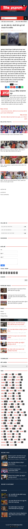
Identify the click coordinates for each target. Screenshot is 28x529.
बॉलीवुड (22, 412)
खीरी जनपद (12, 390)
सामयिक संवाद (9, 434)
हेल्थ (22, 439)
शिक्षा (2, 431)
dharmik (3, 442)
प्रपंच (16, 407)
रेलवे (2, 423)
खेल (16, 393)
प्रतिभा (2, 407)
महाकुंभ (2, 417)
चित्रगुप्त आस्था (3, 398)
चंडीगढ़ (17, 396)
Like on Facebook (6, 229)
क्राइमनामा (3, 385)
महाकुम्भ (10, 417)
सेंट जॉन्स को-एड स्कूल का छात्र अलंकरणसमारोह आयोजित (12, 134)
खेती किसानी (10, 393)
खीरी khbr (20, 390)
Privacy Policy (4, 316)
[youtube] (17, 1)
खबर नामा (17, 385)
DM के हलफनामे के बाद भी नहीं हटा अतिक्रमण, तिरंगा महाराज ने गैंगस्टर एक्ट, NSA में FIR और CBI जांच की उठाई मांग (13, 150)
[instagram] (15, 1)
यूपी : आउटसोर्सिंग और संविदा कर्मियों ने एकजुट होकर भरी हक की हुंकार (17, 495)
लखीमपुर (2, 426)
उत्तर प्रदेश (10, 377)
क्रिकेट (10, 385)
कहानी (2, 379)
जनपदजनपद (11, 401)
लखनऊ (15, 423)
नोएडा (9, 404)
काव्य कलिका (9, 379)
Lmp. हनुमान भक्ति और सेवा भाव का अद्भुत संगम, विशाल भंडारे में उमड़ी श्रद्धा (18, 501)
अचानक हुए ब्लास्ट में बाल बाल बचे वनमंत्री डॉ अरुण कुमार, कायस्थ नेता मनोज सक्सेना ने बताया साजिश (17, 296)
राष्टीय (9, 420)
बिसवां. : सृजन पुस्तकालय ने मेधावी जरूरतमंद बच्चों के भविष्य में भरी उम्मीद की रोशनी (13, 165)
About (2, 311)
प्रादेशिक (2, 409)
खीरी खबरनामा (3, 390)
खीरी (2, 388)
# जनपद (16, 84)
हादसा (9, 439)
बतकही (18, 409)
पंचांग (16, 404)
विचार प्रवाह (3, 428)
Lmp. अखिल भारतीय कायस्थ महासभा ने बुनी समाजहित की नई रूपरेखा (16, 350)
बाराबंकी (2, 412)
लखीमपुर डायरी (11, 426)
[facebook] (12, 1)
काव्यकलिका (3, 382)
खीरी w (2, 393)
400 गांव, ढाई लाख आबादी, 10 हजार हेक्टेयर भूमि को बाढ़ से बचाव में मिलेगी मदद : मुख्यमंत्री (17, 302)
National (3, 445)
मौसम (16, 417)
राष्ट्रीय (16, 420)
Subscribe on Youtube (7, 233)
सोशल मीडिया (9, 436)
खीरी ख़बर (17, 388)
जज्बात (17, 398)
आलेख (2, 377)
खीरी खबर (8, 388)
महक (23, 415)
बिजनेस (15, 412)
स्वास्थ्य (2, 439)
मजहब (8, 415)
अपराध (16, 374)
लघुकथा (19, 426)
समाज (2, 434)
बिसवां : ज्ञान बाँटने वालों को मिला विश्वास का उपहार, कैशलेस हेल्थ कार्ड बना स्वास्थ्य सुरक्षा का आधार (13, 181)
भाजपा (2, 415)
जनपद (22, 30)
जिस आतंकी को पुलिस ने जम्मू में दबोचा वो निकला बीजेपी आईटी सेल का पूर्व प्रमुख (17, 289)
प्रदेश (8, 407)
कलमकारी (18, 377)
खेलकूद (2, 396)
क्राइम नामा (17, 382)
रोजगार (8, 423)
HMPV (19, 442)
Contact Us (3, 313)
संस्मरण (14, 431)
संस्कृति (8, 431)
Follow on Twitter (6, 226)
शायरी (18, 428)
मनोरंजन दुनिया (16, 415)
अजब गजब (3, 374)
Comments (21, 320)
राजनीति (2, 420)
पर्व (21, 404)
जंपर (11, 398)
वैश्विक (11, 428)
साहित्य (17, 434)
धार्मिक (2, 404)
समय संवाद (21, 431)
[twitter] (10, 1)
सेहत (2, 436)
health (11, 442)
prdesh (12, 445)
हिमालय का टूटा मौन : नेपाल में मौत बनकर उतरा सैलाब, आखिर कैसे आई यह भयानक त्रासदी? (16, 323)
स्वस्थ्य (17, 436)
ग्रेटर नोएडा (10, 396)
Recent (7, 320)
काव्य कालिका (18, 379)
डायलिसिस (18, 401)
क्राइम (10, 382)
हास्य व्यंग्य (15, 439)
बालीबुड (9, 412)
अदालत (10, 374)
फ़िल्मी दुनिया (11, 409)
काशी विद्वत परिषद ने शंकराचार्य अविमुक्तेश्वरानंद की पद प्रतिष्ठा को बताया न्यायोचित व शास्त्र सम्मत (18, 514)
